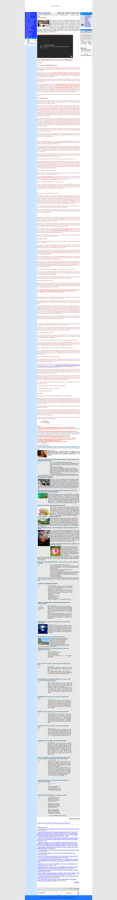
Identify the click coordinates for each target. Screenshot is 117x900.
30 (81, 40)
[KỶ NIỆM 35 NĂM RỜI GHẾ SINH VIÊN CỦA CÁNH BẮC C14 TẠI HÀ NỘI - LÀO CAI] (55, 556)
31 (82, 40)
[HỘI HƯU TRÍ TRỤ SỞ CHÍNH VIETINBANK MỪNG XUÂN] (44, 515)
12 (86, 36)
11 (84, 36)
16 (81, 37)
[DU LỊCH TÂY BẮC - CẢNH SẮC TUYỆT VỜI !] (44, 524)
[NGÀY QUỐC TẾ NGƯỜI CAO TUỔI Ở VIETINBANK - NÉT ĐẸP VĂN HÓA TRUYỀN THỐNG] (44, 545)
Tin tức (40, 13)
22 (91, 37)
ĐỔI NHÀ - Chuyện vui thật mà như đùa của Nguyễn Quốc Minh (53, 711)
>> (90, 31)
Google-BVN (47, 422)
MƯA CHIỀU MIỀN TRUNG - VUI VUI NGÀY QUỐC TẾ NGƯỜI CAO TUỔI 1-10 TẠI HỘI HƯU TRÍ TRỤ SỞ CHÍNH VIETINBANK (57, 491)
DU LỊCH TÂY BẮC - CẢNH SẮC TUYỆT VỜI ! (49, 516)
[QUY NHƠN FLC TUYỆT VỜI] (44, 485)
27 (87, 39)
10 (82, 36)
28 (89, 39)
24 (82, 39)
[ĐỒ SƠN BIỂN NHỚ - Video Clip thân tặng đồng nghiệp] (43, 644)
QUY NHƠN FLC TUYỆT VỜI (45, 477)
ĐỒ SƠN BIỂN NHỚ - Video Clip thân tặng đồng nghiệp (51, 636)
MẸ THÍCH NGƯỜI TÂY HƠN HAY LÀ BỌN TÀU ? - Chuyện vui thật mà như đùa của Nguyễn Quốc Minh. (54, 680)
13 (87, 36)
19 (86, 37)
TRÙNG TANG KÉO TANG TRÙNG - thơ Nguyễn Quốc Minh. (52, 795)
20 (87, 37)
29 (91, 39)
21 (89, 37)
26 (86, 39)
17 (82, 37)
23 (81, 39)
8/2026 (86, 31)
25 (84, 39)
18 (84, 37)
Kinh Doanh (47, 13)
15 (91, 36)
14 (89, 36)
